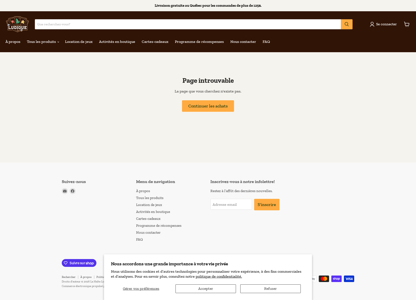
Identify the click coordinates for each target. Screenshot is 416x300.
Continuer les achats (208, 106)
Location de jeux (79, 41)
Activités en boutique (117, 41)
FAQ (266, 41)
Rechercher (69, 277)
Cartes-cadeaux (155, 41)
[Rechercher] (347, 24)
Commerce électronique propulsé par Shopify (89, 286)
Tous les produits (42, 41)
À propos (12, 41)
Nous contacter (243, 41)
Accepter (205, 288)
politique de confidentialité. (219, 276)
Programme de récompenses (199, 41)
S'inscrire (267, 204)
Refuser (270, 288)
